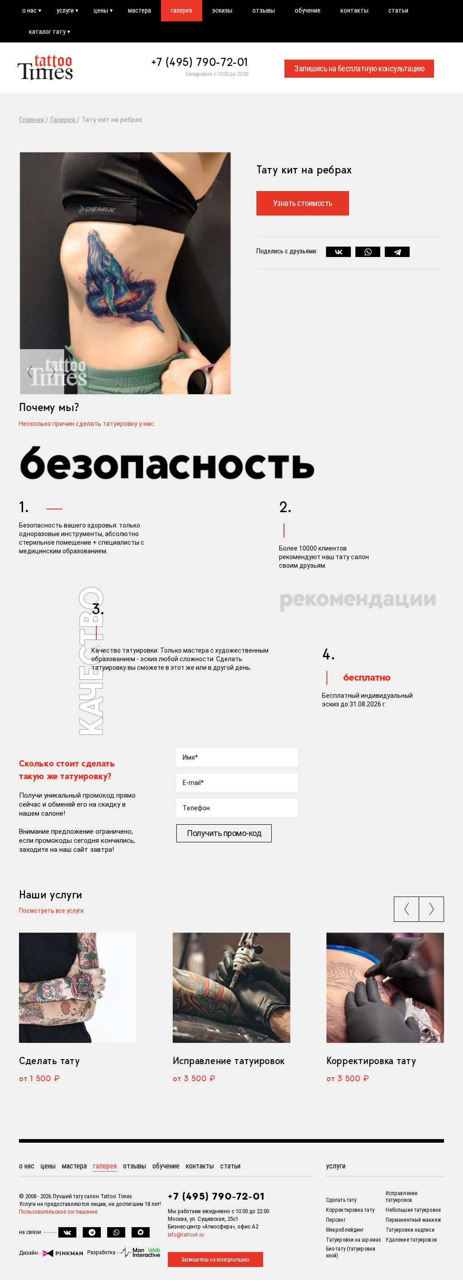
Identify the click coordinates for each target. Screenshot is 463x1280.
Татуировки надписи (410, 1230)
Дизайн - (30, 1252)
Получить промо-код (224, 833)
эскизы (222, 10)
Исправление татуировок (229, 1060)
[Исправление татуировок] (231, 988)
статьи (398, 10)
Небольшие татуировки (413, 1210)
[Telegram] (397, 252)
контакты (354, 10)
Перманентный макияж (413, 1220)
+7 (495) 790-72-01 (200, 62)
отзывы (263, 10)
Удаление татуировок (411, 1240)
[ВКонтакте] (338, 252)
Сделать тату (49, 1060)
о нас (29, 10)
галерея (181, 10)
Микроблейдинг (345, 1230)
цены (101, 10)
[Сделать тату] (78, 988)
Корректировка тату (371, 1060)
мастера (139, 10)
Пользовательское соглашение (58, 1211)
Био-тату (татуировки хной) (350, 1252)
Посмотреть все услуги (51, 911)
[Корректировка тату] (385, 988)
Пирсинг (335, 1220)
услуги (65, 10)
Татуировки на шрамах (353, 1240)
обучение (308, 10)
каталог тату (47, 32)
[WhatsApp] (367, 252)
